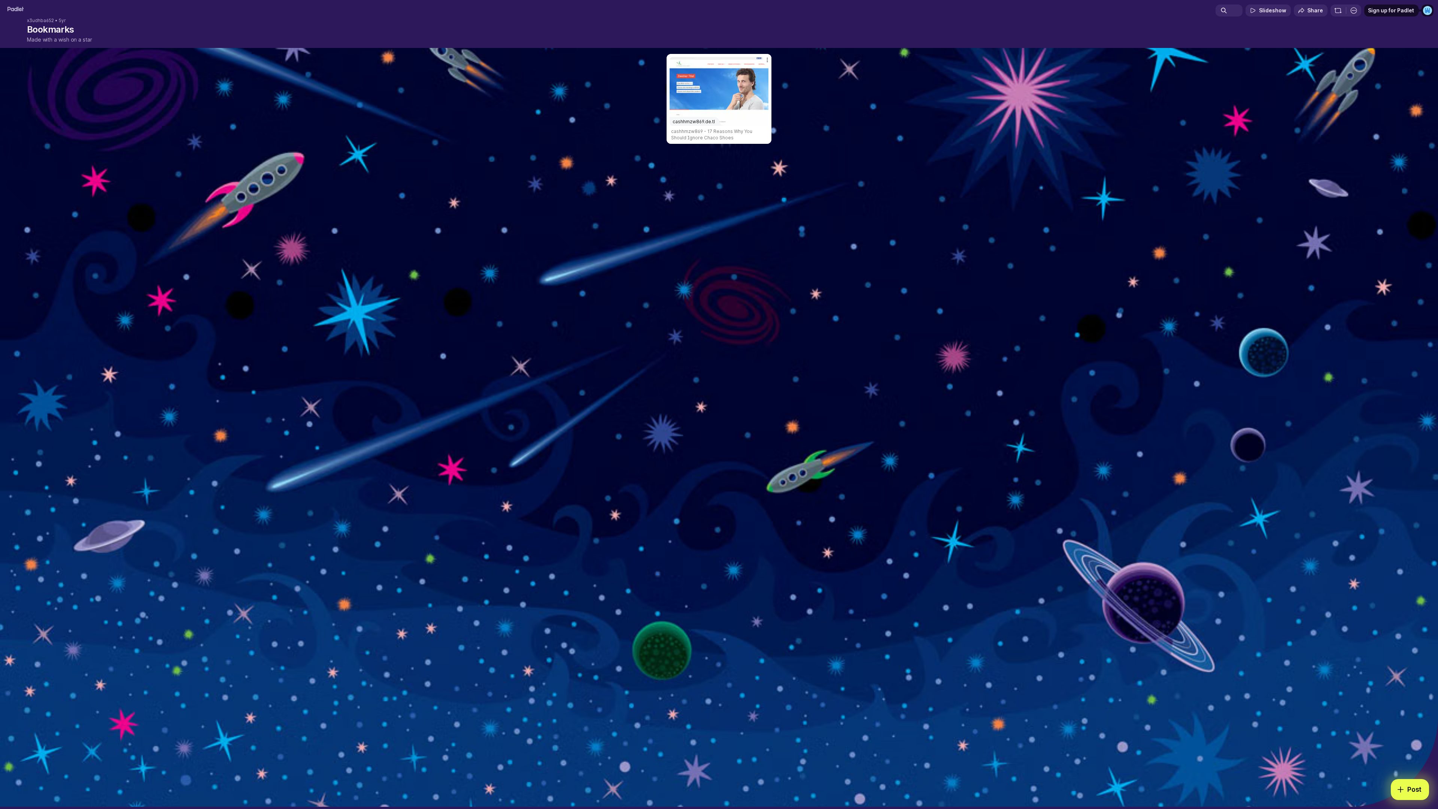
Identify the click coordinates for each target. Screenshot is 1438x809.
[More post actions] (767, 60)
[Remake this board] (1338, 10)
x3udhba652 (40, 20)
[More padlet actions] (1353, 10)
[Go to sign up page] (1428, 10)
